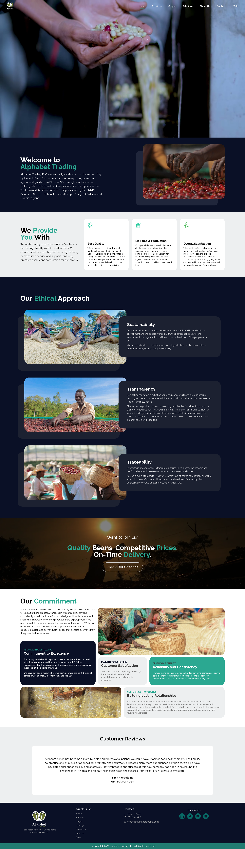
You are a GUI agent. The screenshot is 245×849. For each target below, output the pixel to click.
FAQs (235, 6)
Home (142, 6)
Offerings (188, 6)
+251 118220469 (134, 817)
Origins (172, 6)
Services (156, 6)
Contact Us (81, 829)
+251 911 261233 (134, 814)
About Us (205, 6)
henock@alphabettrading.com (143, 821)
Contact (221, 6)
